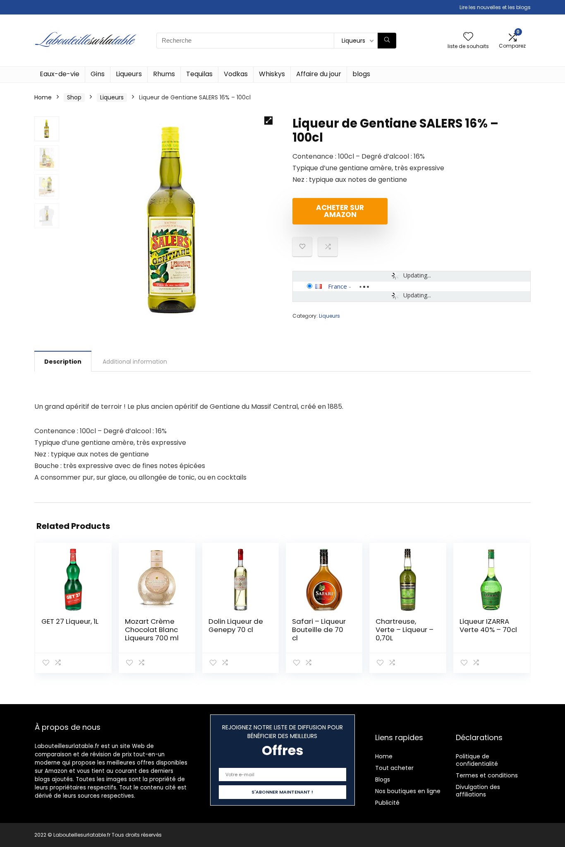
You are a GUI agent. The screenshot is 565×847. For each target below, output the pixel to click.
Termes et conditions (487, 775)
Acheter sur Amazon (340, 211)
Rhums (164, 74)
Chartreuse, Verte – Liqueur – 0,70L (404, 629)
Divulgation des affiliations (478, 791)
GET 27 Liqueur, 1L (69, 621)
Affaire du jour (318, 74)
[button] (268, 120)
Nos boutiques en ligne (408, 791)
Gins (98, 74)
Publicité (387, 803)
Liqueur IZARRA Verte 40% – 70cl (488, 625)
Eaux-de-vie (59, 74)
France (337, 286)
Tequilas (199, 74)
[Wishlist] (468, 37)
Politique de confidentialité (477, 760)
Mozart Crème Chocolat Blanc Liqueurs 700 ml (152, 629)
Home (43, 97)
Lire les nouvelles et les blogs (495, 7)
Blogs (382, 779)
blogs (361, 74)
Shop (74, 97)
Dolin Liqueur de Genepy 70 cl (235, 625)
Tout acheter (394, 768)
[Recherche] (387, 40)
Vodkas (236, 74)
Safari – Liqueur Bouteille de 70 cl (319, 629)
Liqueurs (129, 74)
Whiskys (272, 74)
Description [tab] (62, 361)
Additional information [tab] (135, 361)
